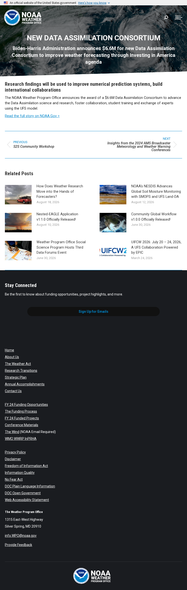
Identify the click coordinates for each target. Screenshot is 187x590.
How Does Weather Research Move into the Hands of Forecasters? (60, 191)
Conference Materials (21, 425)
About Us (12, 357)
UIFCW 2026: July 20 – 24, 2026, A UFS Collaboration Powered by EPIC (156, 247)
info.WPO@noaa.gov (21, 536)
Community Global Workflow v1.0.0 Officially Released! (154, 217)
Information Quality (20, 473)
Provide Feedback (18, 545)
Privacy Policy (15, 452)
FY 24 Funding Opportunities (26, 405)
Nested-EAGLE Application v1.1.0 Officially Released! (57, 217)
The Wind (12, 432)
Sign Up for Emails (93, 311)
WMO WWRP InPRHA (21, 439)
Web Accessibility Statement (27, 500)
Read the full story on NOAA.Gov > (32, 116)
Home (9, 350)
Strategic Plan (16, 377)
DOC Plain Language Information (30, 486)
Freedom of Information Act (26, 466)
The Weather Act (18, 364)
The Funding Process (21, 411)
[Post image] (18, 194)
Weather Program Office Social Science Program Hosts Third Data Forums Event (61, 247)
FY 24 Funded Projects (22, 418)
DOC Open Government (23, 493)
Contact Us (13, 391)
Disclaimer (13, 459)
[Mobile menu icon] (179, 17)
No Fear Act (14, 479)
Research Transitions (21, 371)
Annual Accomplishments (25, 384)
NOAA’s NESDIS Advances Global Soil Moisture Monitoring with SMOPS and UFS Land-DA (156, 191)
